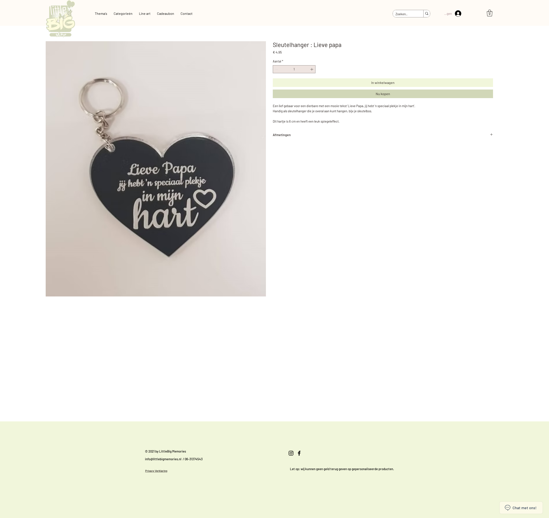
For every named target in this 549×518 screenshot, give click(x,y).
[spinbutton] (294, 69)
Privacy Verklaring (156, 470)
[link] (489, 13)
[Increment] (312, 69)
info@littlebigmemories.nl (163, 459)
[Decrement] (276, 69)
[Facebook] (299, 453)
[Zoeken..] (426, 13)
